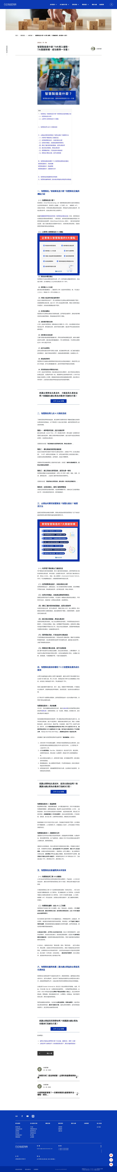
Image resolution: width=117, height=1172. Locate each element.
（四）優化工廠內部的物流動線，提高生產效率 (51, 145)
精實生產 (43, 710)
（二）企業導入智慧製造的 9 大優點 (48, 119)
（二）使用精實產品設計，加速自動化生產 (50, 140)
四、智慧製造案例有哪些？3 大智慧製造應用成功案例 (53, 161)
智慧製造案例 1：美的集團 (45, 163)
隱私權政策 (28, 1169)
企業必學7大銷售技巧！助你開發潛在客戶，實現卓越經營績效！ (58, 1043)
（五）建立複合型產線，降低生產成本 (49, 148)
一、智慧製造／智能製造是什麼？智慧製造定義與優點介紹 (54, 114)
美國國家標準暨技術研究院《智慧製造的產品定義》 (54, 216)
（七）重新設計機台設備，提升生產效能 (49, 153)
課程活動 (74, 4)
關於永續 (94, 4)
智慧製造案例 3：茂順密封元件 (47, 168)
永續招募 (101, 4)
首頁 (16, 35)
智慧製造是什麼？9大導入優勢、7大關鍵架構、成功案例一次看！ (51, 35)
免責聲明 (36, 1169)
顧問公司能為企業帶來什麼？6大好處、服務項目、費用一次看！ (58, 1041)
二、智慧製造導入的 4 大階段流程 (47, 127)
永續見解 (30, 35)
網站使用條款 (18, 1169)
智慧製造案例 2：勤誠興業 (45, 166)
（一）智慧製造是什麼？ (45, 116)
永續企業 (65, 708)
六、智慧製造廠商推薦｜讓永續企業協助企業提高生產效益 (54, 179)
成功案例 (52, 4)
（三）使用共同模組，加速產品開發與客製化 (51, 142)
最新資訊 (84, 4)
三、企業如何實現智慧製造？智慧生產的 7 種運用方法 (53, 135)
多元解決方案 (63, 4)
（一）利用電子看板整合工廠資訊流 (48, 137)
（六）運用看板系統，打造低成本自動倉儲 (50, 150)
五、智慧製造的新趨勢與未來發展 (47, 177)
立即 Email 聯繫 (58, 401)
